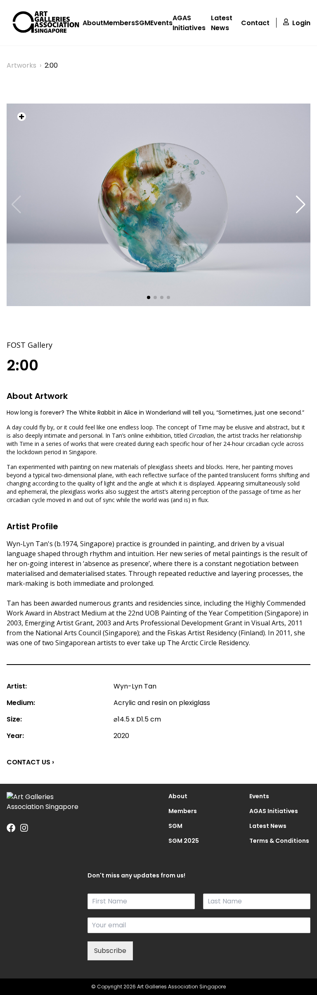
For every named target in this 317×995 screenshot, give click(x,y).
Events (161, 23)
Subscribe (110, 950)
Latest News (221, 23)
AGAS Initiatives (189, 23)
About (93, 23)
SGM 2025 (183, 841)
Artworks (21, 65)
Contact (255, 23)
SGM (142, 23)
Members (119, 23)
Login (301, 23)
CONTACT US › (30, 762)
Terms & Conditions (279, 841)
